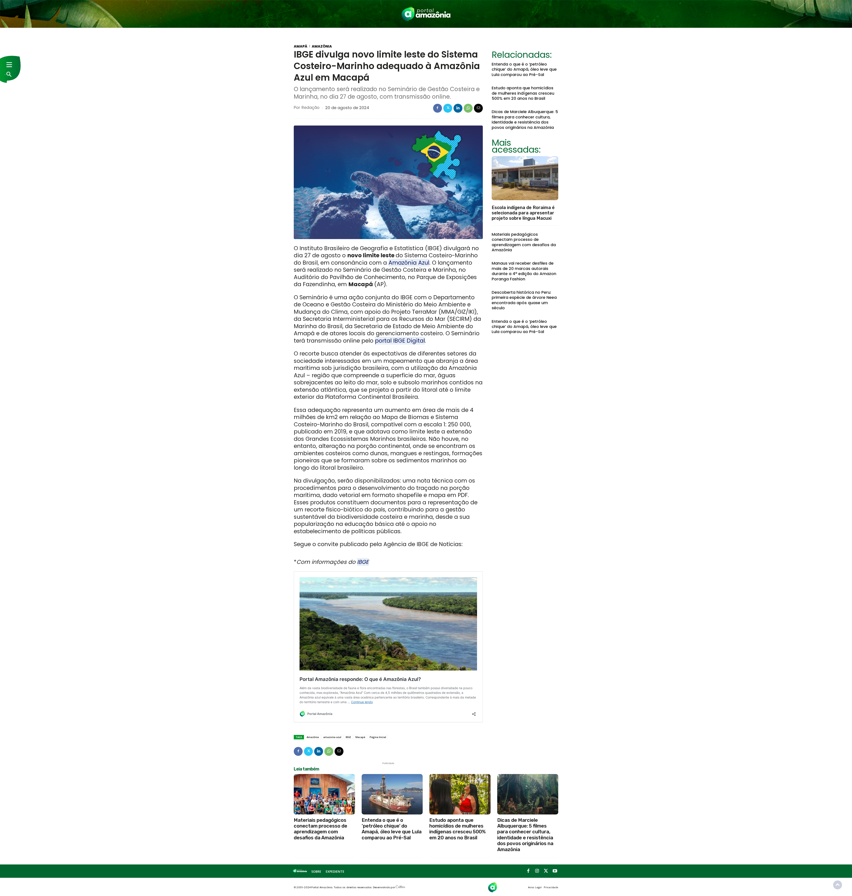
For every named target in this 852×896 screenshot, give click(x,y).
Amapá (300, 46)
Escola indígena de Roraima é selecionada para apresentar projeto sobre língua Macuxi (523, 213)
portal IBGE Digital (400, 341)
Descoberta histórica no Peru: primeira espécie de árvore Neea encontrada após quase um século (524, 300)
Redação (311, 108)
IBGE (363, 562)
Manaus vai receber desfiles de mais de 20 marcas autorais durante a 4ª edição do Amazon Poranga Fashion (524, 270)
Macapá (360, 737)
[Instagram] (537, 871)
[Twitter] (447, 108)
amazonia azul (332, 737)
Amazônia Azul (409, 263)
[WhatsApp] (468, 108)
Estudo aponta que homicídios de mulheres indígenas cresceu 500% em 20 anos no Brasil (523, 93)
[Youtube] (555, 871)
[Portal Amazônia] (426, 14)
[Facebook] (437, 108)
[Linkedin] (458, 108)
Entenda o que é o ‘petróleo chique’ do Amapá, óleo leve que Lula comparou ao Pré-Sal (524, 69)
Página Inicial (378, 737)
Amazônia (322, 46)
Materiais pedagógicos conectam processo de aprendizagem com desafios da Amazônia (524, 242)
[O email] (478, 108)
